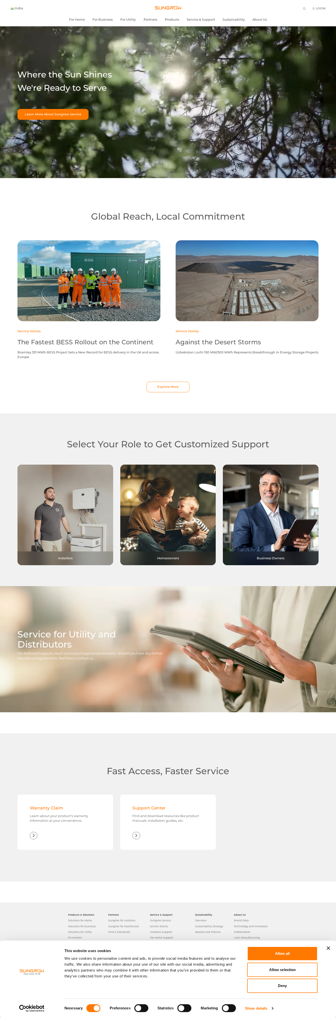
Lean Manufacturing (247, 937)
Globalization (242, 931)
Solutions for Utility (80, 931)
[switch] (141, 1008)
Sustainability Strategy (209, 926)
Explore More (168, 387)
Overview (200, 920)
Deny (282, 986)
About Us (259, 19)
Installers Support (161, 931)
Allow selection (282, 970)
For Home (77, 19)
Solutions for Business (82, 926)
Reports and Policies (208, 931)
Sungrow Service (160, 920)
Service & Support (201, 19)
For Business (102, 19)
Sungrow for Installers (122, 920)
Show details (256, 1008)
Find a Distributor (119, 931)
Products (172, 19)
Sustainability (234, 19)
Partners (150, 19)
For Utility (128, 19)
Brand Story (241, 920)
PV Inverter (75, 937)
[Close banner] (328, 948)
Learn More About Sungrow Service (53, 114)
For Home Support (161, 937)
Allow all (282, 953)
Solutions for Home (80, 920)
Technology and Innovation (251, 926)
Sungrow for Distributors (123, 926)
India (19, 8)
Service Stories (159, 926)
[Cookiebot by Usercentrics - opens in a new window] (31, 1008)
